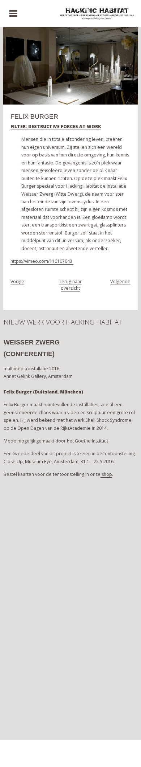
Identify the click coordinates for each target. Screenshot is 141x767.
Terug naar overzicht (70, 284)
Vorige (17, 281)
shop (106, 474)
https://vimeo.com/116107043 (41, 261)
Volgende (120, 281)
